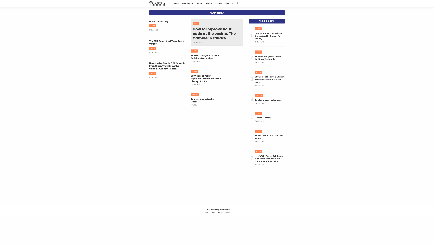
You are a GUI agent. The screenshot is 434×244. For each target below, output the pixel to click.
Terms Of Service (223, 212)
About (206, 212)
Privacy (212, 212)
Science (218, 3)
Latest (152, 26)
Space (176, 3)
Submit (228, 3)
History (209, 3)
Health (199, 3)
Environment (187, 3)
